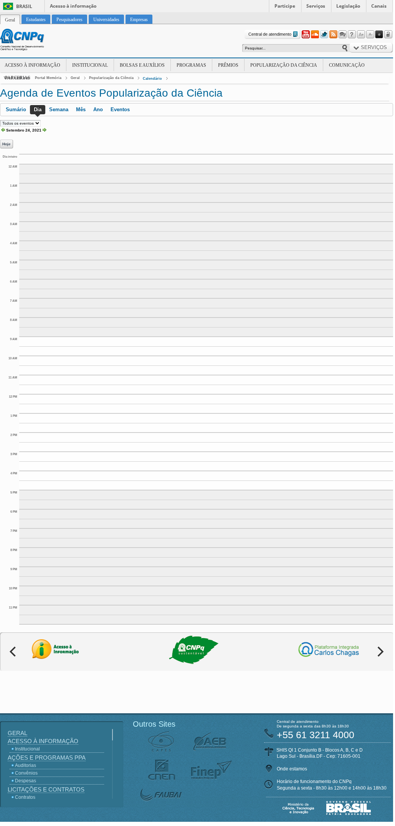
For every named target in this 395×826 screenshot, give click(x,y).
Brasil (24, 6)
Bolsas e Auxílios (142, 65)
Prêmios (228, 65)
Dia (37, 109)
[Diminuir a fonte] (370, 34)
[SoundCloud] (315, 34)
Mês (81, 109)
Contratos (25, 797)
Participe (284, 6)
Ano (98, 109)
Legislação (348, 6)
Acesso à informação (73, 6)
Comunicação (347, 65)
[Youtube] (305, 34)
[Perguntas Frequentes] (351, 34)
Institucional (90, 65)
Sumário (16, 109)
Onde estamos (292, 769)
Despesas (25, 780)
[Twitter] (324, 34)
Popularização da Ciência (283, 65)
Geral (75, 78)
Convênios (26, 773)
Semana (58, 109)
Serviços (315, 6)
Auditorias (25, 765)
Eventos (120, 109)
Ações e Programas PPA (47, 757)
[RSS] (333, 34)
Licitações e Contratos (46, 789)
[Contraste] (379, 34)
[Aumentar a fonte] (361, 34)
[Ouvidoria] (342, 34)
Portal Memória (48, 78)
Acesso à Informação (32, 65)
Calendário (152, 79)
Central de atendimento (269, 34)
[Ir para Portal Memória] (31, 41)
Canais (379, 6)
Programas (191, 65)
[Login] (388, 34)
